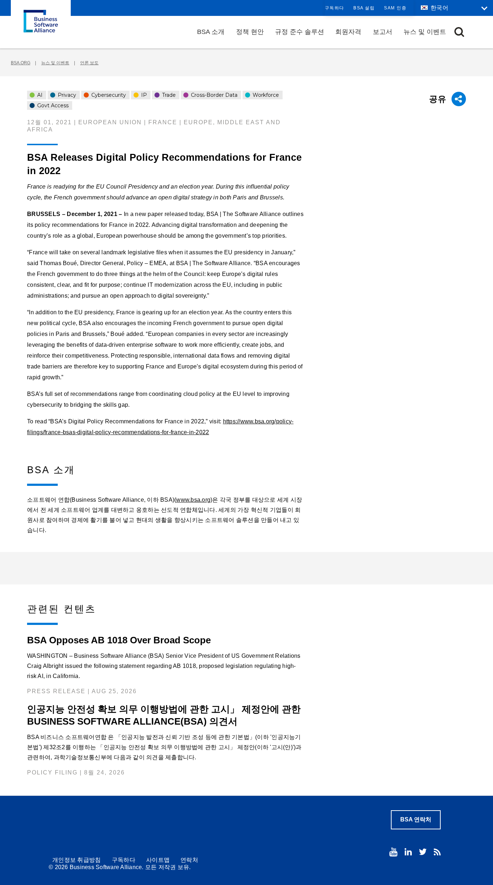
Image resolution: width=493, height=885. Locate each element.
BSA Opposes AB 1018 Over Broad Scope (119, 640)
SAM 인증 (395, 7)
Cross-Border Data (213, 95)
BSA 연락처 (415, 819)
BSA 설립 (364, 7)
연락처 (189, 860)
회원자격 (348, 31)
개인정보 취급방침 (76, 860)
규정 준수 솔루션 (299, 31)
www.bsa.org (193, 500)
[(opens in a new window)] (393, 852)
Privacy (66, 95)
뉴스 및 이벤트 (424, 31)
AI (39, 95)
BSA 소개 (210, 31)
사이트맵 (158, 860)
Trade (168, 95)
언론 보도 (89, 62)
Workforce (265, 95)
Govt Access (52, 105)
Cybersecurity (108, 95)
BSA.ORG (20, 62)
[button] (459, 32)
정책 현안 (250, 31)
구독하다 (334, 7)
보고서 (382, 31)
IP (143, 95)
